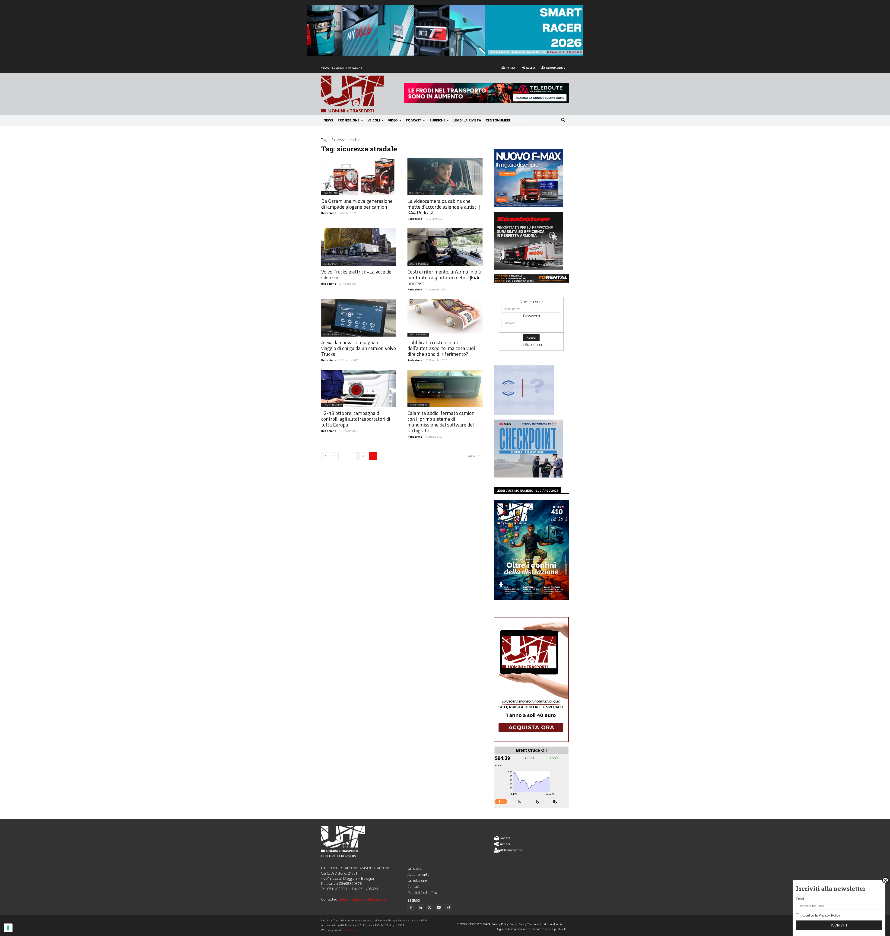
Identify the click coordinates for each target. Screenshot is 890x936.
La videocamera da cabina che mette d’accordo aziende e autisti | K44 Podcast (443, 206)
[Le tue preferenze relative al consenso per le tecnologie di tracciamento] (8, 927)
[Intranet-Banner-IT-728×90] (486, 102)
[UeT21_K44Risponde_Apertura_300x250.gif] (524, 414)
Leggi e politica (418, 263)
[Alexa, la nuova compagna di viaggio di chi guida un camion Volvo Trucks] (358, 318)
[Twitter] (429, 907)
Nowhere (351, 930)
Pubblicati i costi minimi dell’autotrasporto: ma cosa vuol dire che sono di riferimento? (441, 348)
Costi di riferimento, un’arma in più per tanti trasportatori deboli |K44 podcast (444, 277)
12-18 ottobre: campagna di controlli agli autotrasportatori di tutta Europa (355, 418)
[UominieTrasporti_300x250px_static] (528, 268)
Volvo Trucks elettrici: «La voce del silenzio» (357, 274)
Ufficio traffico (332, 405)
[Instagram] (448, 907)
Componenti (330, 193)
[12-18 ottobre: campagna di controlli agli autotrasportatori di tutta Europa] (358, 388)
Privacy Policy (829, 915)
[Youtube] (438, 907)
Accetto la (820, 915)
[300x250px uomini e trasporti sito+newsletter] (528, 205)
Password (531, 315)
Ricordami (533, 344)
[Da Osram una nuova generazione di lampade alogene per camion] (358, 176)
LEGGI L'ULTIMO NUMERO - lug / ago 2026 (527, 490)
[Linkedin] (420, 907)
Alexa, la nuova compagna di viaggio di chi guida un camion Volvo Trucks (358, 348)
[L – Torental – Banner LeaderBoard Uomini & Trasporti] (531, 281)
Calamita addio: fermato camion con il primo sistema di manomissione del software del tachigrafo (440, 421)
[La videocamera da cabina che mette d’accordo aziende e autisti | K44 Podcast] (445, 176)
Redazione (328, 213)
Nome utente (531, 301)
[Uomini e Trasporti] (362, 94)
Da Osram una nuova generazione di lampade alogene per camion (357, 203)
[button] (563, 120)
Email (800, 898)
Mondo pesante (418, 193)
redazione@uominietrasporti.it (362, 899)
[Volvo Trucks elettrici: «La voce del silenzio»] (358, 247)
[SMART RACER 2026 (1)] (445, 54)
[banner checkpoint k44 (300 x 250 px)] (528, 476)
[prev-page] (325, 456)
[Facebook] (410, 907)
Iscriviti (839, 925)
